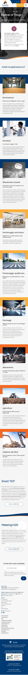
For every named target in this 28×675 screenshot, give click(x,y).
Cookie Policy (4, 617)
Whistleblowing (4, 632)
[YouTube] (18, 1)
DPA (2, 618)
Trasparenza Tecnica (6, 622)
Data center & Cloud (6, 604)
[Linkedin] (16, 1)
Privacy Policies (4, 615)
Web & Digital (4, 608)
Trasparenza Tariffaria (6, 620)
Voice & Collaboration (6, 601)
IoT (2, 607)
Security (3, 605)
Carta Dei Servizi (5, 623)
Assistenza (23, 1)
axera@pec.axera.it (8, 595)
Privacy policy (11, 575)
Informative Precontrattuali (7, 628)
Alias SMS (3, 631)
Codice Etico (4, 625)
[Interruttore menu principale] (26, 5)
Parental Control (5, 629)
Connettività (4, 599)
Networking (4, 602)
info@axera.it (7, 611)
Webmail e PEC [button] (20, 5)
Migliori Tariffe (4, 626)
